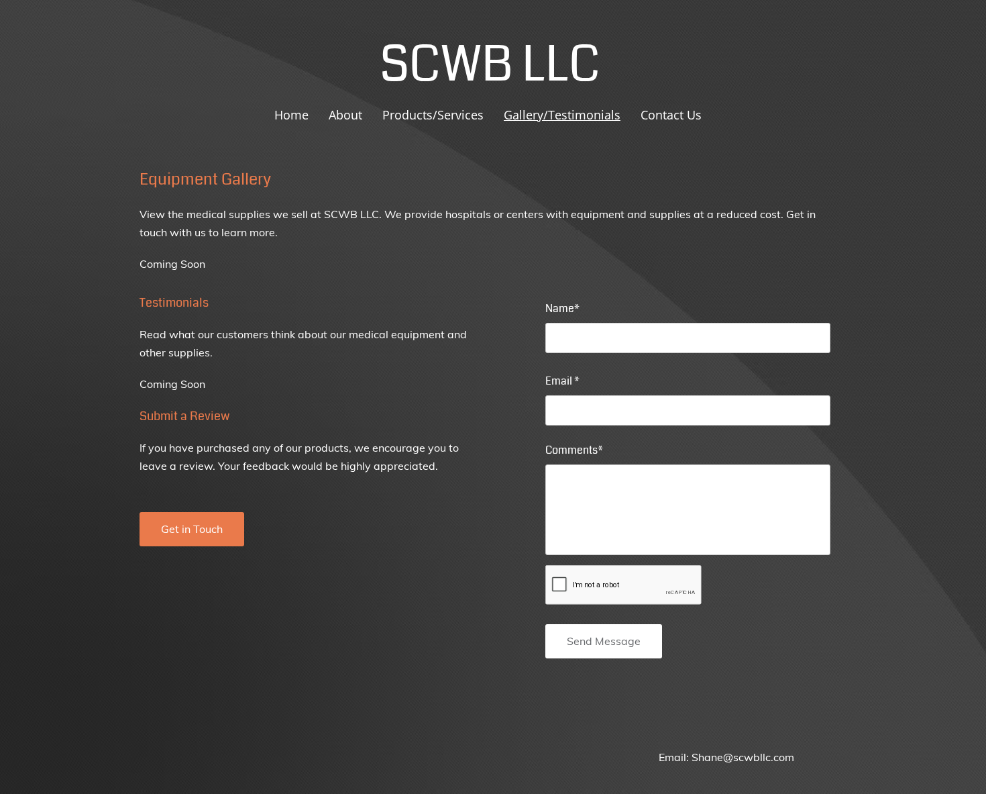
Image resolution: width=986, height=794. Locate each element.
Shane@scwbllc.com (743, 757)
